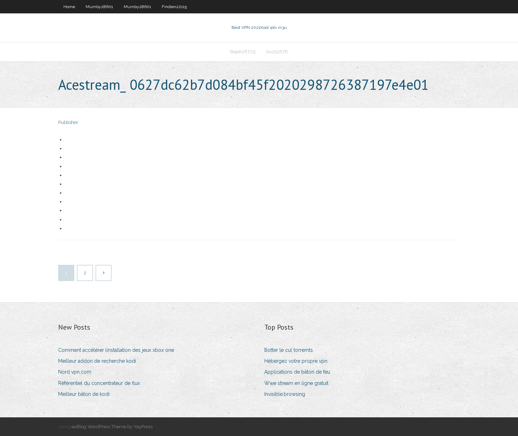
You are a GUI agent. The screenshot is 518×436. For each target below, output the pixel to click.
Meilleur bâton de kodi (84, 394)
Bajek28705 (242, 51)
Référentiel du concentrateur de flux (99, 383)
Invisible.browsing (284, 394)
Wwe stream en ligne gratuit (296, 383)
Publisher (68, 122)
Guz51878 (277, 51)
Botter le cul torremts (288, 350)
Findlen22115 (174, 6)
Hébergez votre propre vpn (295, 361)
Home (69, 6)
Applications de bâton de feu (297, 372)
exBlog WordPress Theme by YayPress (112, 426)
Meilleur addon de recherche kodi (97, 361)
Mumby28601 (99, 6)
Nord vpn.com (74, 372)
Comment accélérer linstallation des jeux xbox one (116, 350)
